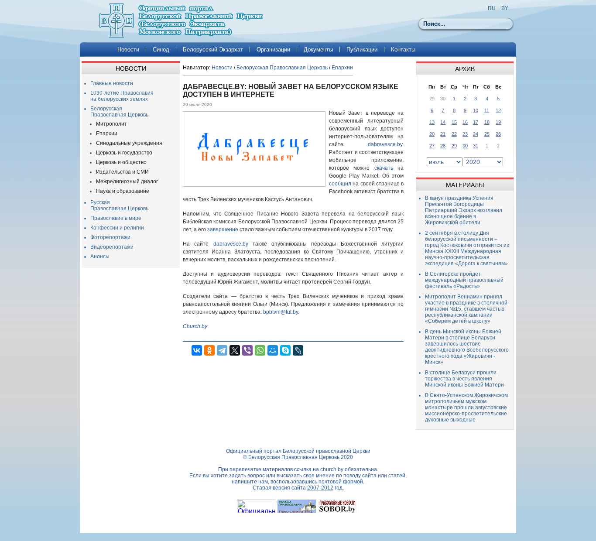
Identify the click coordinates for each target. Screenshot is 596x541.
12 (498, 110)
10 (475, 110)
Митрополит (111, 124)
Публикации (361, 49)
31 (475, 145)
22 (454, 134)
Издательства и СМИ (122, 172)
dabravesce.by (385, 144)
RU (492, 8)
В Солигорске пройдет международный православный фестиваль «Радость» (464, 280)
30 (465, 145)
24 (475, 134)
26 (498, 134)
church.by (331, 469)
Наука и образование (122, 191)
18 (487, 122)
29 (454, 145)
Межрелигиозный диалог (127, 181)
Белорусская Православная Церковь (119, 112)
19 (498, 122)
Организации (273, 49)
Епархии (106, 133)
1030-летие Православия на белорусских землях (122, 96)
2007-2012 (320, 488)
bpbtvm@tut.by (280, 312)
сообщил (340, 184)
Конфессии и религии (117, 228)
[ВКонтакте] (197, 350)
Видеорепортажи (112, 247)
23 (465, 134)
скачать (383, 168)
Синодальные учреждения (129, 143)
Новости (128, 49)
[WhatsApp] (260, 350)
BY (504, 8)
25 (487, 134)
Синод (161, 49)
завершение (222, 229)
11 (486, 110)
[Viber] (247, 350)
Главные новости (111, 83)
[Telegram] (222, 350)
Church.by (195, 326)
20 (432, 134)
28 (442, 145)
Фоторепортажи (110, 237)
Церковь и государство (124, 153)
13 (432, 122)
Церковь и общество (121, 162)
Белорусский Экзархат (213, 49)
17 (475, 122)
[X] (234, 350)
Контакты (403, 49)
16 (465, 122)
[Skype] (285, 350)
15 (454, 122)
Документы (318, 49)
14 (442, 122)
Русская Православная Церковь (119, 205)
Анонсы (100, 256)
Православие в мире (115, 218)
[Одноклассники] (209, 350)
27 (432, 145)
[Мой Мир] (272, 350)
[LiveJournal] (298, 350)
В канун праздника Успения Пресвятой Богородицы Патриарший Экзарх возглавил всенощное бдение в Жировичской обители (463, 210)
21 (442, 134)
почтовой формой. (341, 482)
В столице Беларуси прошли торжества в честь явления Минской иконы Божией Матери (464, 379)
